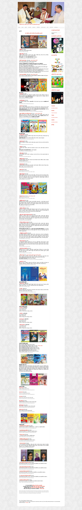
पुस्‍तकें (26, 27)
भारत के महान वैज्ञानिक (23, 74)
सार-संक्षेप (29, 27)
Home (19, 27)
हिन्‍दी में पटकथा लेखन (23, 60)
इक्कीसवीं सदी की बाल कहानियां (24, 425)
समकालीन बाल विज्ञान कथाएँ (24, 479)
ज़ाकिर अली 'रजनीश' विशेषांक (35, 487)
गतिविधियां (38, 27)
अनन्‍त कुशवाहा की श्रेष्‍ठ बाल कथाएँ (25, 462)
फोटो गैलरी (51, 27)
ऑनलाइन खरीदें (40, 345)
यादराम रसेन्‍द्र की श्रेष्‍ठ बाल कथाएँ (25, 466)
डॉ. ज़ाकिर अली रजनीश (54, 108)
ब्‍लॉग (47, 27)
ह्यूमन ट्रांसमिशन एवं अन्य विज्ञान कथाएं (25, 113)
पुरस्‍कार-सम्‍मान (43, 27)
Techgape (26, 502)
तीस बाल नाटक (22, 434)
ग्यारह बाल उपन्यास (22, 443)
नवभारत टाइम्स (42, 488)
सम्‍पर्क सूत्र (56, 27)
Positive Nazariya (54, 112)
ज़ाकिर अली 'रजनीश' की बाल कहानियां (39, 486)
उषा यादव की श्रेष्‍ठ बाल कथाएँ (24, 471)
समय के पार (21, 105)
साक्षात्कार (34, 27)
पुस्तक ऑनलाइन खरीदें (34, 60)
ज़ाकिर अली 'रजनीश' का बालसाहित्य (37, 485)
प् (24, 438)
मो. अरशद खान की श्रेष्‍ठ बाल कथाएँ (25, 475)
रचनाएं (22, 27)
